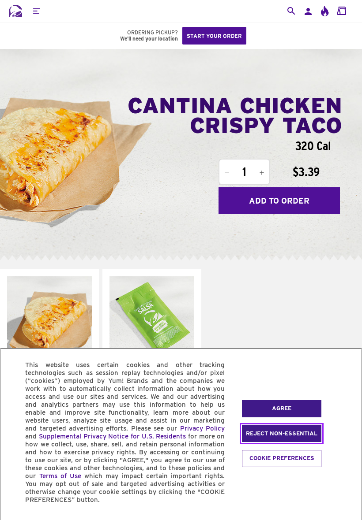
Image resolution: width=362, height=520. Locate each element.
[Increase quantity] (261, 173)
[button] (36, 11)
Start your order (214, 36)
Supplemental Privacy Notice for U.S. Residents (112, 436)
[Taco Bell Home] (15, 11)
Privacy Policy (202, 428)
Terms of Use (60, 476)
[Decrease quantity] (226, 173)
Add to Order (279, 200)
